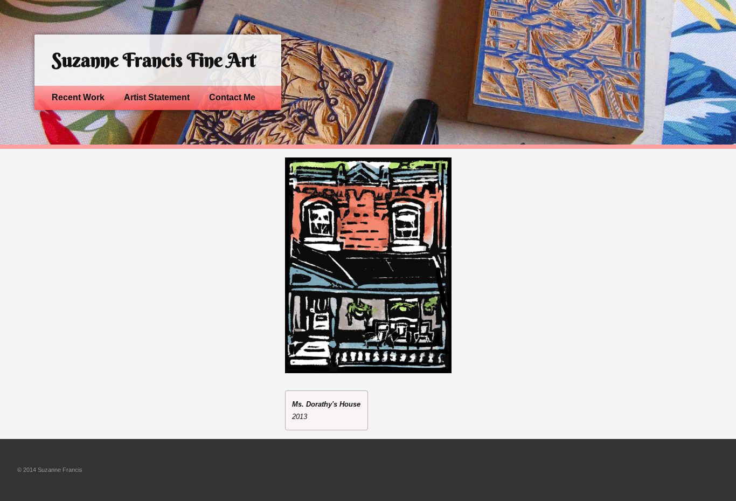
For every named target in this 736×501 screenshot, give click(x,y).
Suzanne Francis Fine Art (153, 60)
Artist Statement (157, 97)
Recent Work (78, 97)
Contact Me (232, 97)
